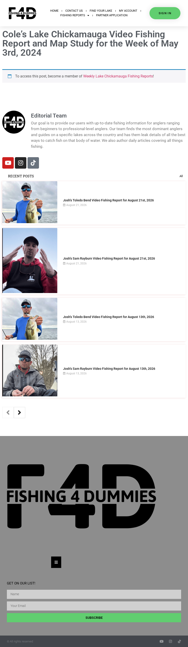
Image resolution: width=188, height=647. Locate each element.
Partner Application (111, 15)
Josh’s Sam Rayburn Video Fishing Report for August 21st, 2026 (109, 258)
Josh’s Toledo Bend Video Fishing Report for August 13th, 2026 (108, 317)
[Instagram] (20, 163)
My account (128, 10)
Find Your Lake (101, 10)
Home (54, 10)
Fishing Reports (72, 15)
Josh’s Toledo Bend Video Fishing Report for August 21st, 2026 (108, 200)
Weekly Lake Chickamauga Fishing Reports (118, 76)
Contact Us (74, 10)
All (181, 176)
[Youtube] (8, 163)
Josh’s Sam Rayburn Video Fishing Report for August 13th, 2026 (109, 368)
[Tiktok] (33, 163)
